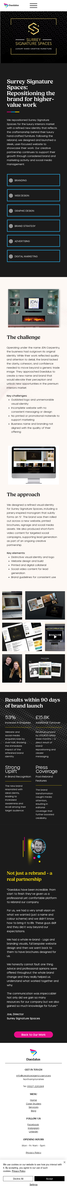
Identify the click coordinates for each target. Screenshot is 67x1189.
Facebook (33, 1124)
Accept (49, 1178)
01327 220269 (35, 1086)
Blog (33, 1110)
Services (33, 1107)
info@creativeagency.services (33, 1075)
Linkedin (33, 1131)
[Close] (62, 1164)
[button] (53, 480)
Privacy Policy (33, 1152)
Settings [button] (34, 1184)
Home (33, 1100)
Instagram (33, 1128)
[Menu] (33, 5)
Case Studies (33, 1103)
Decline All (18, 1178)
